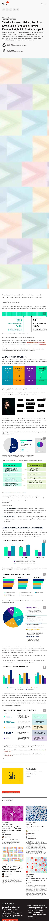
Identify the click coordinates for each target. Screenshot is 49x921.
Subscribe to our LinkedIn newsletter (11, 792)
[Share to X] (7, 9)
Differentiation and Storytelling (7, 824)
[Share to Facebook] (3, 9)
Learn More (28, 776)
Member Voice (9, 755)
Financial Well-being (29, 824)
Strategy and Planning (29, 876)
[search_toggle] (42, 3)
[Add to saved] (17, 9)
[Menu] (46, 4)
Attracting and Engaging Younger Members (9, 19)
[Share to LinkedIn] (10, 9)
